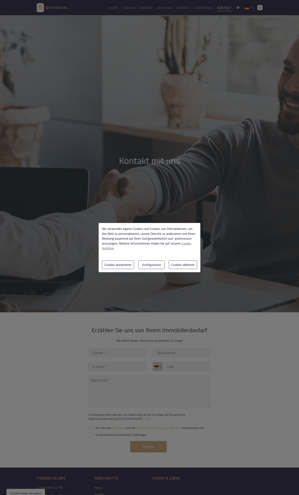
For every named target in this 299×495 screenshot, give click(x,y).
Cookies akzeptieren (118, 264)
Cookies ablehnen (183, 264)
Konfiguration (151, 264)
